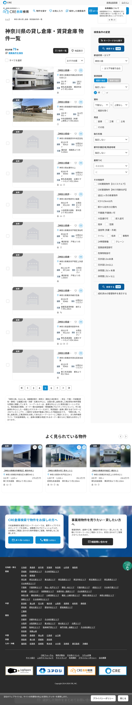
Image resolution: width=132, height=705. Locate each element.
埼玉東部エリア (95, 579)
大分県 (58, 643)
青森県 (32, 567)
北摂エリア (76, 623)
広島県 (49, 635)
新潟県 (24, 603)
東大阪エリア (50, 623)
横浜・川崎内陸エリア (71, 595)
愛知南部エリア (66, 607)
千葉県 (24, 587)
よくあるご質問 (127, 564)
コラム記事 (86, 655)
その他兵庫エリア (88, 627)
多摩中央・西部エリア (66, 591)
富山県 (32, 603)
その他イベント (73, 655)
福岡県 (24, 643)
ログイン (125, 2)
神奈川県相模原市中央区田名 (71, 138)
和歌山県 (33, 631)
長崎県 (41, 643)
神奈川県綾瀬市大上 (67, 167)
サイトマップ (61, 657)
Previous (121, 436)
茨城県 (24, 571)
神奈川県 (24, 595)
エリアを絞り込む (112, 68)
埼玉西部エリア (64, 579)
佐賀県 (32, 643)
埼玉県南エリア (110, 579)
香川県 (32, 639)
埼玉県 (24, 579)
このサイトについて (45, 657)
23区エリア (34, 591)
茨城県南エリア (35, 571)
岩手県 (41, 567)
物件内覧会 (60, 655)
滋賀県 (24, 615)
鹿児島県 (75, 643)
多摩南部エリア (47, 591)
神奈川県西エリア (107, 595)
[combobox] (111, 166)
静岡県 (83, 603)
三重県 (24, 611)
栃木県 (24, 575)
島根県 (32, 635)
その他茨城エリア (52, 571)
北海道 (24, 567)
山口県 (58, 635)
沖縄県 (85, 643)
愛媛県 (41, 639)
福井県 (49, 603)
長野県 (66, 603)
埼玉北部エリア (35, 579)
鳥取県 (24, 635)
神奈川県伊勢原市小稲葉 (69, 199)
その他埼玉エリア (28, 583)
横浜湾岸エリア (37, 595)
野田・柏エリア (68, 587)
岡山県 (41, 635)
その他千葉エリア (111, 587)
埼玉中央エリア (79, 579)
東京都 (24, 591)
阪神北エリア (34, 627)
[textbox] (111, 166)
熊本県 (49, 643)
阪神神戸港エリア (50, 627)
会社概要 (102, 657)
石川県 (41, 603)
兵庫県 (24, 627)
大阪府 (24, 623)
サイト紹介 (30, 657)
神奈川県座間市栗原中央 (69, 326)
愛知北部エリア (35, 607)
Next (126, 436)
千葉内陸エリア (83, 587)
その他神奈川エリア (41, 599)
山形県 (66, 567)
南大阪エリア (63, 623)
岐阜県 (75, 603)
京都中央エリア (35, 619)
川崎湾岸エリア (52, 595)
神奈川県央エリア (89, 595)
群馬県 (32, 575)
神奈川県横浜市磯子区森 (69, 295)
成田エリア (96, 587)
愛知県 (24, 607)
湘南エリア (25, 599)
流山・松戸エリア (52, 587)
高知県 (49, 639)
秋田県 (58, 567)
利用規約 (72, 657)
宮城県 (49, 567)
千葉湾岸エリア (35, 587)
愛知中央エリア (51, 607)
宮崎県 (66, 643)
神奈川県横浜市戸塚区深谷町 (71, 230)
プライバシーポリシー (88, 657)
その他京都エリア (52, 619)
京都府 (24, 619)
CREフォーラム (47, 655)
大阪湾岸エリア (35, 623)
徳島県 (24, 639)
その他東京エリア (84, 591)
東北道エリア (50, 579)
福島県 (75, 567)
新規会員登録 (112, 2)
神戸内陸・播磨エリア (69, 627)
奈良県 (24, 631)
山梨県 (58, 603)
